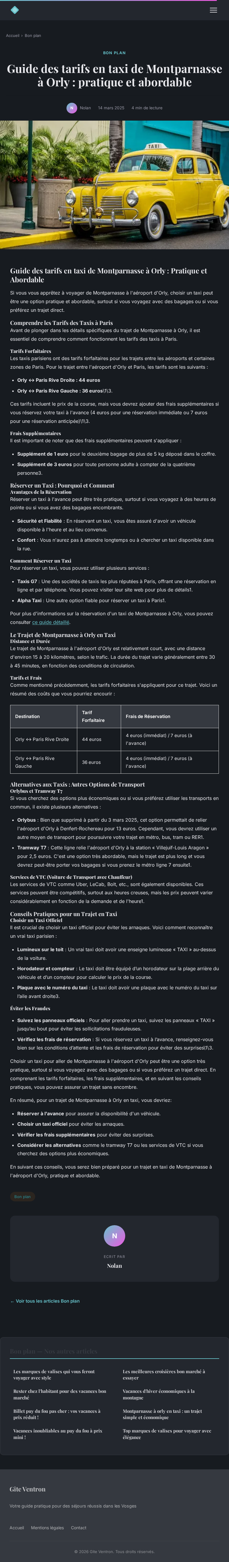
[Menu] (213, 10)
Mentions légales (47, 1527)
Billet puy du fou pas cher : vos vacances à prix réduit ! (56, 1414)
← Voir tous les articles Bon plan (45, 1301)
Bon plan (33, 35)
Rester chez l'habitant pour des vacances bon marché (59, 1394)
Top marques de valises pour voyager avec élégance (167, 1434)
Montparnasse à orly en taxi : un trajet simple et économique (162, 1414)
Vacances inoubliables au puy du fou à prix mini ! (57, 1434)
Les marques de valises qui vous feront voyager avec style (54, 1374)
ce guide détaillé (50, 622)
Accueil (12, 35)
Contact (78, 1527)
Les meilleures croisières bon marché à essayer (164, 1374)
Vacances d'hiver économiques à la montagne (159, 1394)
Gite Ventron (28, 1489)
